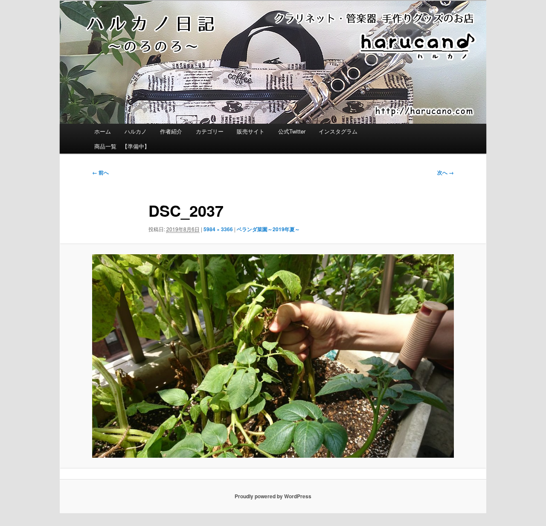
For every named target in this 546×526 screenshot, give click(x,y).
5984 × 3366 (218, 229)
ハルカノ (136, 131)
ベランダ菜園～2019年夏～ (268, 229)
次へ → (445, 172)
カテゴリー (210, 131)
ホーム (102, 131)
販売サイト (250, 131)
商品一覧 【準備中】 (122, 146)
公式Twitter (291, 131)
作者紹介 (171, 131)
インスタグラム (338, 131)
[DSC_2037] (273, 356)
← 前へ (100, 172)
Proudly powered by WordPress (273, 496)
